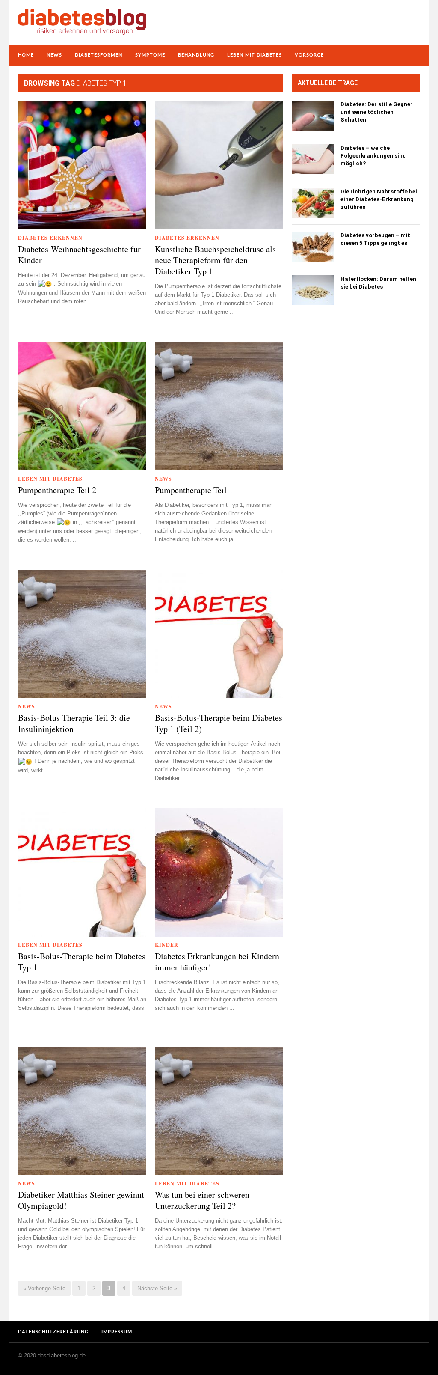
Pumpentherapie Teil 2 (57, 490)
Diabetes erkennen (50, 237)
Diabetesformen (98, 55)
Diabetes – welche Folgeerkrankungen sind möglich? (373, 156)
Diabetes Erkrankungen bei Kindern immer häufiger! (217, 962)
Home (26, 55)
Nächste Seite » (157, 1288)
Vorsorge (309, 55)
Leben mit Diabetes (254, 55)
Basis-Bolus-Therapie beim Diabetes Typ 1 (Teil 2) (218, 723)
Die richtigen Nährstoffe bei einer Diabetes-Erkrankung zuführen (378, 199)
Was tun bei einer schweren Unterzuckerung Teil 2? (202, 1200)
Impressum (116, 1332)
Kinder (166, 945)
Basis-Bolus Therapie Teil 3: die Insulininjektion (74, 723)
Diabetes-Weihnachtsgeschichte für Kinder (79, 255)
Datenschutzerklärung (53, 1332)
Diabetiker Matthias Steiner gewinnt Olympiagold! (81, 1200)
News (54, 55)
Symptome (150, 55)
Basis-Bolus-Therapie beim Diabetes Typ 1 (81, 962)
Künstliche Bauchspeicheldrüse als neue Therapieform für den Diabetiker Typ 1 (215, 260)
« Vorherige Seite (44, 1288)
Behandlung (196, 55)
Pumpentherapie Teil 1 (194, 490)
